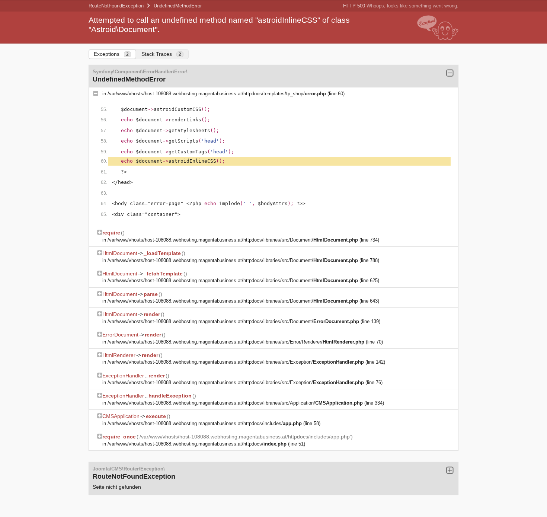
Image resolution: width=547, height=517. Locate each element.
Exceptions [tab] (111, 54)
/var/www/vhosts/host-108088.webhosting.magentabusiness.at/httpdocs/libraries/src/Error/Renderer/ (236, 342)
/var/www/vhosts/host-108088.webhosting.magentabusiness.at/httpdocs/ (197, 444)
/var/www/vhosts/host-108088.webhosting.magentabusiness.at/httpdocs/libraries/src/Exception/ (236, 362)
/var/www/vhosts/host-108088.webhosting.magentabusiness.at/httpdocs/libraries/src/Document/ (233, 240)
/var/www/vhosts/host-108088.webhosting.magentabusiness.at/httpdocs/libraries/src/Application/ (235, 403)
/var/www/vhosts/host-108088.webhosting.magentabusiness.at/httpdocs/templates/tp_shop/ (217, 93)
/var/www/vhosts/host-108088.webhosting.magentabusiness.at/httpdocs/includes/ (205, 423)
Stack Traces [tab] (161, 54)
